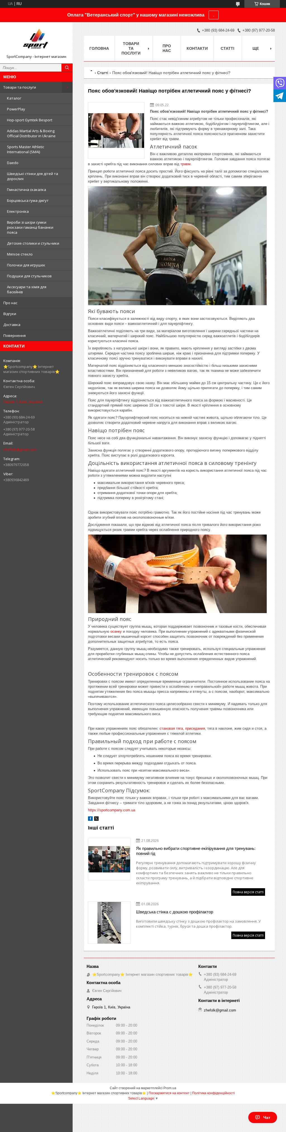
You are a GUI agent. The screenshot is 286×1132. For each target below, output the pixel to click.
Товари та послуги (19, 87)
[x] (96, 819)
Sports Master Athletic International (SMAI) (25, 149)
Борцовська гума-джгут (28, 200)
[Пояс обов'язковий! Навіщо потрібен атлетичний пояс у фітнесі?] (116, 130)
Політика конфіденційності (213, 1093)
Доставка (11, 324)
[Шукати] (67, 67)
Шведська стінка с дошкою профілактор (174, 911)
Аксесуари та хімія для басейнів (26, 289)
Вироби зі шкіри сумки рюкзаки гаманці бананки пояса (30, 227)
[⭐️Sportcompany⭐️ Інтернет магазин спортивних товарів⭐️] (36, 40)
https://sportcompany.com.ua (111, 810)
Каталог (14, 98)
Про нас (10, 302)
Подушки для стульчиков (29, 275)
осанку (116, 631)
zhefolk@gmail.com (19, 449)
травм (185, 164)
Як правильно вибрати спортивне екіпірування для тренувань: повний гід (196, 851)
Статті (227, 48)
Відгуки (9, 313)
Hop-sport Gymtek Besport (29, 119)
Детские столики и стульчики (33, 243)
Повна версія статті (248, 892)
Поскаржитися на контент (169, 1093)
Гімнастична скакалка (26, 189)
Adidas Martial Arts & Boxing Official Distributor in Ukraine (31, 133)
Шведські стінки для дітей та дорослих (32, 176)
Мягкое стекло (20, 254)
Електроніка (18, 211)
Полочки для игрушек (26, 265)
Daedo (12, 162)
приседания (195, 728)
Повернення (14, 335)
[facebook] (90, 819)
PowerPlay (16, 109)
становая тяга (171, 728)
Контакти (197, 48)
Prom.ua (169, 1088)
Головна (99, 48)
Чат (266, 1117)
